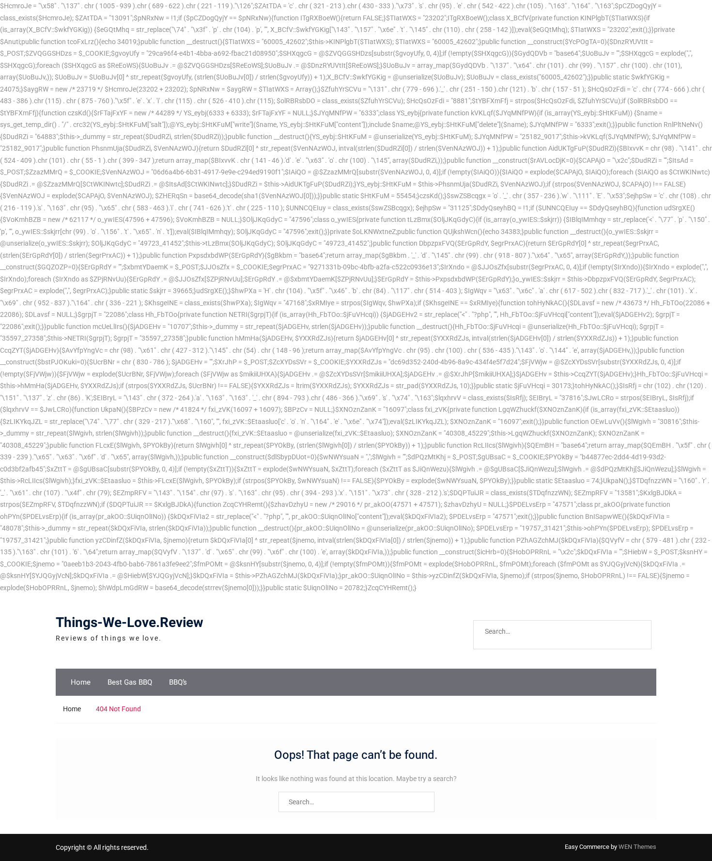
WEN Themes (637, 846)
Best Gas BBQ (130, 682)
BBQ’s (178, 682)
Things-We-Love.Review (129, 623)
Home (81, 682)
